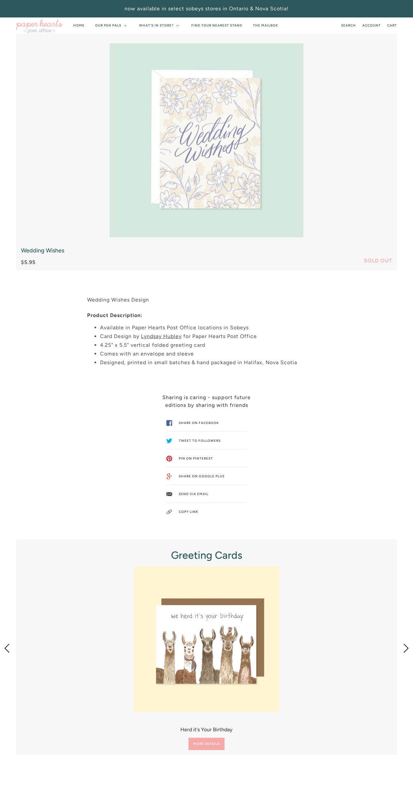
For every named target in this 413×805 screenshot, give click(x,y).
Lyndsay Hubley (161, 336)
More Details (206, 744)
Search (348, 25)
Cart (392, 25)
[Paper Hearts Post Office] (39, 25)
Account (371, 25)
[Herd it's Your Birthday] (206, 639)
